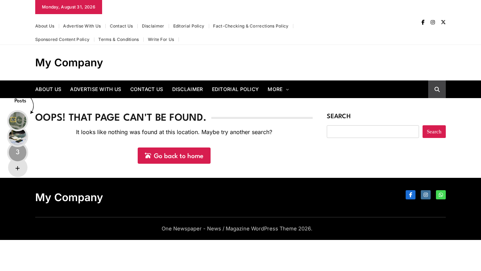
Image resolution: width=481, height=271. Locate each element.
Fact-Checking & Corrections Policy (250, 26)
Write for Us (161, 39)
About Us (44, 26)
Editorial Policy (189, 26)
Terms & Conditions (118, 39)
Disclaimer (153, 26)
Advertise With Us (82, 26)
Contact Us (121, 26)
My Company (69, 62)
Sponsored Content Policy (62, 39)
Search (339, 117)
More (275, 89)
